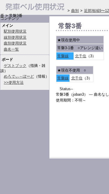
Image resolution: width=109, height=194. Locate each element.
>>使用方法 (14, 82)
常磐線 (63, 56)
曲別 (75, 10)
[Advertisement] (82, 131)
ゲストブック (15, 65)
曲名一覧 (11, 49)
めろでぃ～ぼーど (19, 76)
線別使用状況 (15, 37)
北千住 (80, 56)
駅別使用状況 (15, 31)
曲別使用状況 (15, 43)
